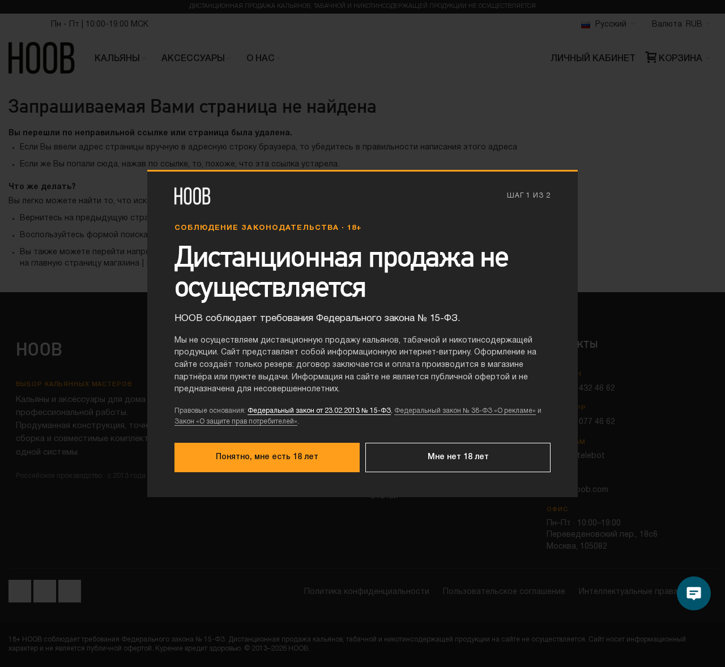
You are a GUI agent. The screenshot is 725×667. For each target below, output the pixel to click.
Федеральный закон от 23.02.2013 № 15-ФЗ (319, 411)
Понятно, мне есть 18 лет (267, 457)
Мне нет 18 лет (458, 457)
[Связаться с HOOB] (694, 593)
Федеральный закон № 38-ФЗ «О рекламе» (465, 411)
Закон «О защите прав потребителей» (235, 421)
